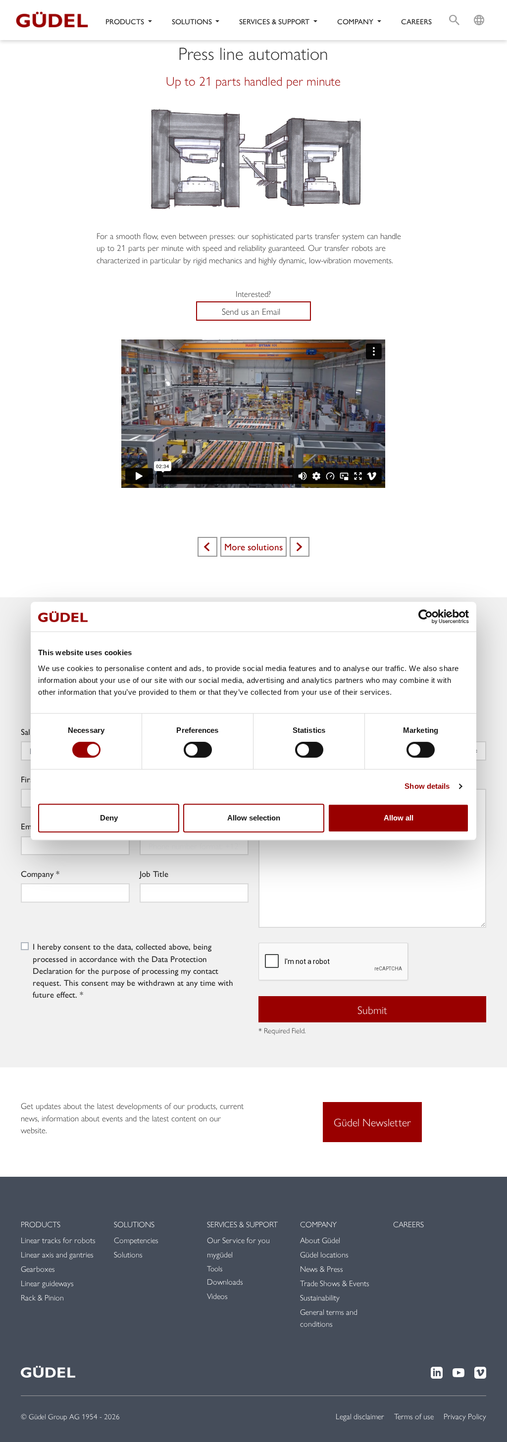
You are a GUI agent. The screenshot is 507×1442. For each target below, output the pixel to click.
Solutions (134, 1224)
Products (40, 1224)
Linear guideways (47, 1283)
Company (37, 873)
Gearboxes (38, 1268)
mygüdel (220, 1254)
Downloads (225, 1281)
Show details (427, 786)
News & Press (321, 1268)
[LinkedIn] (437, 1371)
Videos (217, 1295)
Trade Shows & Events (334, 1283)
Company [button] (356, 21)
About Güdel (320, 1240)
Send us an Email (251, 311)
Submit (372, 1009)
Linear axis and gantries (57, 1254)
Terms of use (414, 1416)
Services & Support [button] (275, 21)
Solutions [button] (193, 21)
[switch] (198, 750)
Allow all (398, 818)
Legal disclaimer (360, 1416)
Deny (109, 818)
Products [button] (125, 21)
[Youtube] (458, 1371)
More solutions (253, 546)
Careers (416, 21)
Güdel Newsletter (372, 1122)
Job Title (154, 873)
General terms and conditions (328, 1317)
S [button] (454, 7)
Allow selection (253, 818)
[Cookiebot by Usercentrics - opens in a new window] (425, 616)
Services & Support (242, 1224)
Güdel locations (324, 1254)
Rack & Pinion (42, 1297)
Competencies (136, 1240)
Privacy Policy (465, 1416)
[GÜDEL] (56, 20)
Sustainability (320, 1297)
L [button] (479, 7)
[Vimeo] (480, 1371)
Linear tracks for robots (58, 1240)
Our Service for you (238, 1240)
